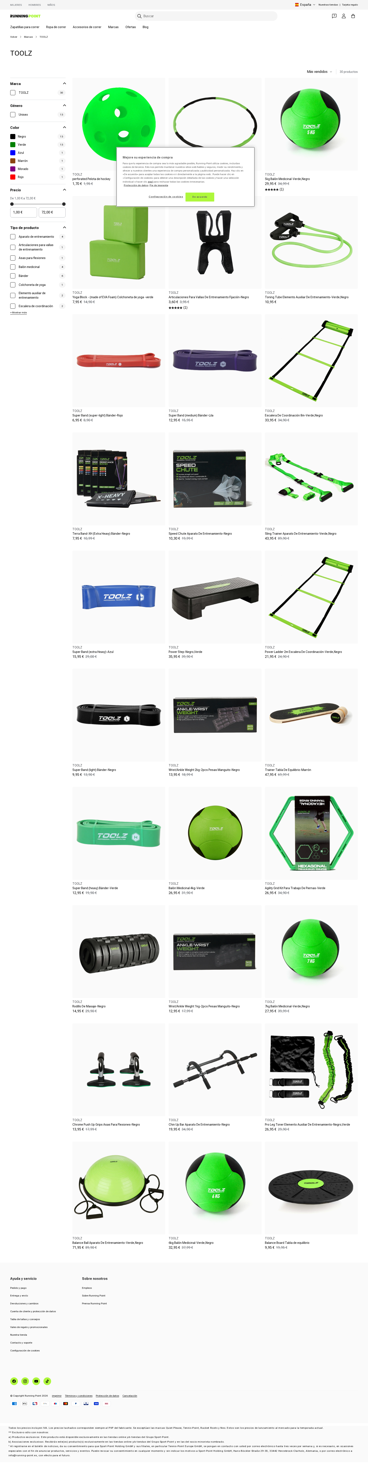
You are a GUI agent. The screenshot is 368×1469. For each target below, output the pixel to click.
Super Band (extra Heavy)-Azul (93, 652)
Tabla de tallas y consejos (25, 1319)
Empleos (87, 1287)
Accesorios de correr (87, 27)
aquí (150, 181)
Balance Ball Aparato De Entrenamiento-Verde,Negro (107, 1242)
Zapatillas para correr (24, 27)
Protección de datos (107, 1395)
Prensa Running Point (94, 1303)
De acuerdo (199, 196)
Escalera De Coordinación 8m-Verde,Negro (294, 415)
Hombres (35, 4)
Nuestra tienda (18, 1334)
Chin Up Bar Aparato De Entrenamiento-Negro (199, 1124)
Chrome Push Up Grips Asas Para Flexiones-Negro (106, 1124)
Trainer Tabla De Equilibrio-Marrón (288, 770)
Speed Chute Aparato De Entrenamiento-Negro (200, 533)
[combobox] (206, 16)
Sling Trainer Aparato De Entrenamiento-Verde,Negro (300, 533)
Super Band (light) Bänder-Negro (94, 770)
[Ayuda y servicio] (334, 16)
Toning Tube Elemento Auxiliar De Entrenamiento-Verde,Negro (307, 297)
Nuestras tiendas (328, 4)
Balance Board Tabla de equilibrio (287, 1242)
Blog (145, 27)
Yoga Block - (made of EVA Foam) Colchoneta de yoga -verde (112, 297)
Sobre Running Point (93, 1295)
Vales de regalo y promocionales (28, 1327)
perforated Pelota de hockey (91, 179)
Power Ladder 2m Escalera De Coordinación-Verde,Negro (303, 652)
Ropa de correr (56, 27)
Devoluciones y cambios (24, 1303)
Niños (51, 4)
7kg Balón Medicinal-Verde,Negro (287, 1006)
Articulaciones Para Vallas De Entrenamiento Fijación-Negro (209, 297)
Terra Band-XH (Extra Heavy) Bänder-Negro (101, 533)
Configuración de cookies (25, 1350)
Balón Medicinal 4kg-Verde (187, 888)
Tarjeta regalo (350, 4)
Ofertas (130, 27)
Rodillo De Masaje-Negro (89, 1006)
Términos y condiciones (78, 1395)
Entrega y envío (19, 1295)
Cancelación (129, 1395)
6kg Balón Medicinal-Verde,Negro (191, 1242)
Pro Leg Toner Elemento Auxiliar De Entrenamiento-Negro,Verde (307, 1124)
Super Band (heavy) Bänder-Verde (95, 888)
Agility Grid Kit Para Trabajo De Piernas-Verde (295, 888)
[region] (185, 177)
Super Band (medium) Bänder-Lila (191, 415)
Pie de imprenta (159, 185)
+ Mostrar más (18, 312)
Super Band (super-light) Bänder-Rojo (97, 415)
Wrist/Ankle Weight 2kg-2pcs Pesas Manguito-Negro (204, 770)
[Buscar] (139, 16)
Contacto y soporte (21, 1342)
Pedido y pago (18, 1287)
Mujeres (16, 4)
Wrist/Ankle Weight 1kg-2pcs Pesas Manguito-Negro (204, 1006)
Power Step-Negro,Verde (185, 652)
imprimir (57, 1395)
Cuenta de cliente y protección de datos (33, 1311)
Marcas (113, 27)
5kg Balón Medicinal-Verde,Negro (287, 179)
